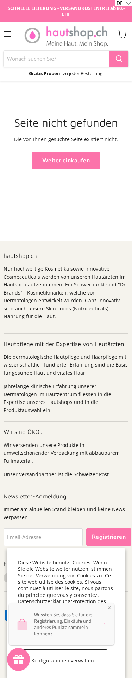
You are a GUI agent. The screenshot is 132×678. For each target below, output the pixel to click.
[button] (123, 3)
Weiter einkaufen (66, 160)
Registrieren (109, 537)
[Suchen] (118, 59)
